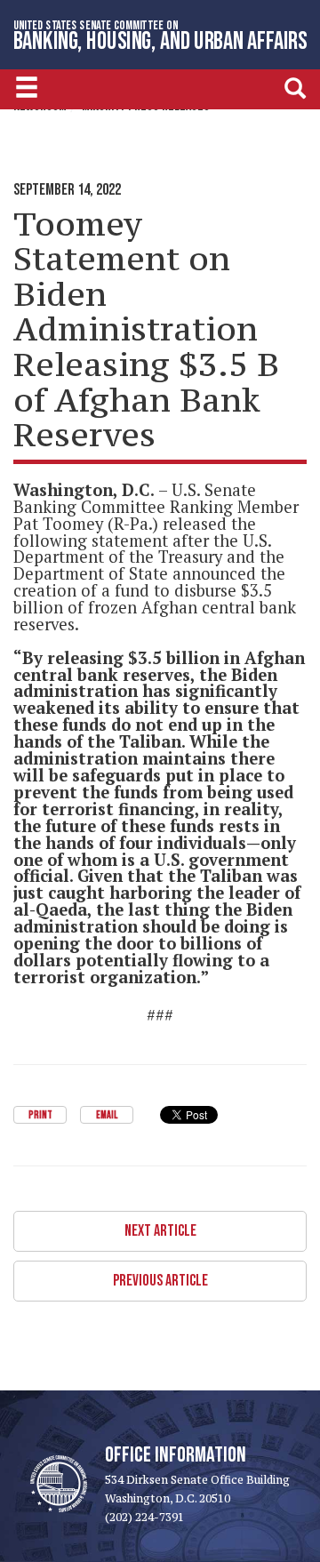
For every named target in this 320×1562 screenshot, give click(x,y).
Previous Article (160, 1280)
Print (40, 1115)
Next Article (160, 1231)
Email (106, 1115)
